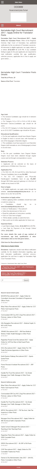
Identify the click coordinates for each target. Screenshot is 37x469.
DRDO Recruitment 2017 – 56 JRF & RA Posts (16, 443)
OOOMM (18, 6)
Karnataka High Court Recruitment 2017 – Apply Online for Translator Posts (17, 32)
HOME (18, 467)
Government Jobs (12, 263)
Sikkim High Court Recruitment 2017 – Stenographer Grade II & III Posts (14, 273)
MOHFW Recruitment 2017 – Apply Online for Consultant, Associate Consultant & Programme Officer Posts (16, 298)
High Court (20, 263)
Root (25, 263)
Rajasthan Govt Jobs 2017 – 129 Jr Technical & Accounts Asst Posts (18, 267)
